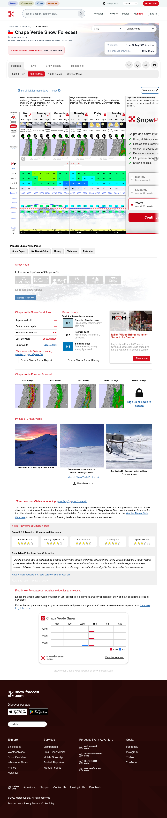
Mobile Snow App (54, 757)
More (13, 148)
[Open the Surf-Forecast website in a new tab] (13, 3)
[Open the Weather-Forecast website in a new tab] (53, 3)
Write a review (40, 580)
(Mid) (36, 74)
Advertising (29, 787)
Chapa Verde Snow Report (36, 360)
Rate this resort (20, 580)
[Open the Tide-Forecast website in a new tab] (40, 3)
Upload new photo (85, 483)
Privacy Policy (31, 803)
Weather (98, 13)
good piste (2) (35, 354)
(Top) (18, 74)
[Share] (146, 65)
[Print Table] (154, 65)
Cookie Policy (47, 803)
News (112, 13)
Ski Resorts (14, 747)
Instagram (132, 752)
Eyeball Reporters (54, 762)
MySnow (13, 773)
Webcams (72, 251)
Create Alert (50, 344)
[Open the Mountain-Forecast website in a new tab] (26, 3)
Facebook (132, 747)
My (138, 13)
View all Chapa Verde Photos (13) (83, 477)
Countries (13, 26)
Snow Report (18, 251)
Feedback (95, 787)
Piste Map (88, 251)
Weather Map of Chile (137, 513)
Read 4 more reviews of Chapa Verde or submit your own (41, 574)
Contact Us (59, 787)
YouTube (131, 762)
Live (33, 66)
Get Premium (151, 3)
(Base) (55, 74)
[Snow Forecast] (11, 13)
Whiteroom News (18, 762)
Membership (51, 747)
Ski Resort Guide (39, 251)
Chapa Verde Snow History (83, 360)
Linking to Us (77, 787)
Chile (26, 26)
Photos (125, 13)
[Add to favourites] (129, 65)
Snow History (53, 66)
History (57, 251)
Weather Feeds (52, 767)
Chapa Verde (41, 26)
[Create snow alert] (137, 65)
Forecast (16, 66)
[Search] (81, 13)
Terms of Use (14, 803)
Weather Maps (74, 74)
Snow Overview (17, 757)
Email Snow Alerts (54, 752)
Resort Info (77, 66)
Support (44, 787)
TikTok (130, 757)
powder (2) (20, 354)
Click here (20, 517)
